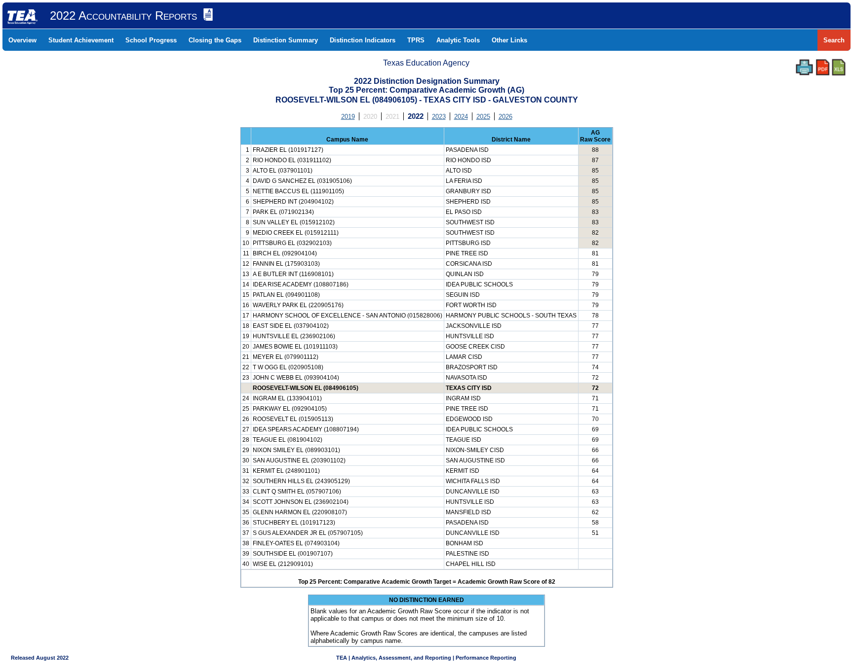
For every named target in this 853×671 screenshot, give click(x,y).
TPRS (416, 40)
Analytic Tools (458, 40)
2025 (483, 116)
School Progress (151, 40)
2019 (348, 116)
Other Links (509, 40)
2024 (461, 116)
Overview (22, 40)
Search (834, 40)
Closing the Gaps (215, 40)
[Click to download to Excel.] (839, 67)
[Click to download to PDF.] (822, 67)
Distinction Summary (285, 40)
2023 (439, 116)
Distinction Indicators (362, 40)
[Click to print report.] (804, 67)
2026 (505, 116)
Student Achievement (81, 40)
